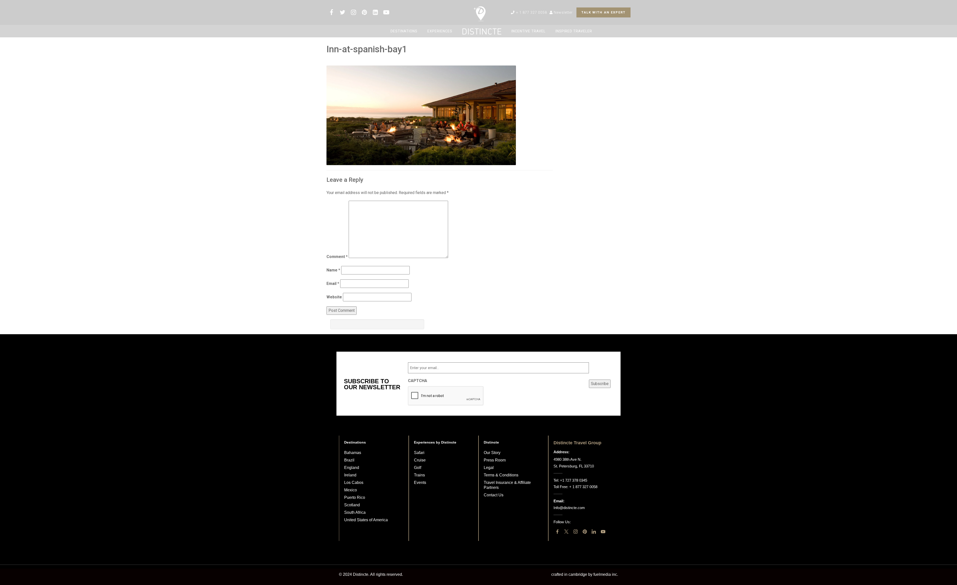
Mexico (350, 490)
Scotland (352, 505)
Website (334, 297)
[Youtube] (603, 531)
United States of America (366, 520)
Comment (337, 256)
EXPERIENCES (439, 31)
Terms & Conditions (501, 475)
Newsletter (563, 12)
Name (333, 270)
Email (332, 283)
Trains (419, 475)
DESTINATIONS (404, 31)
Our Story (492, 453)
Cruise (420, 460)
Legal (489, 467)
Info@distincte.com (569, 508)
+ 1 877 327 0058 (531, 12)
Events (420, 482)
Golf (417, 467)
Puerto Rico (354, 497)
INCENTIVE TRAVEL (528, 31)
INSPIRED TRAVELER (574, 31)
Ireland (350, 475)
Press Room (495, 460)
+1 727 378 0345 (573, 480)
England (351, 467)
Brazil (349, 460)
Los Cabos (353, 482)
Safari (419, 453)
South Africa (355, 512)
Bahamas (352, 453)
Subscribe (600, 383)
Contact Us (493, 495)
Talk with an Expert (603, 12)
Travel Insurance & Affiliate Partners (507, 485)
